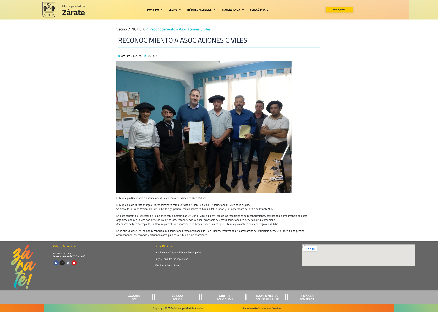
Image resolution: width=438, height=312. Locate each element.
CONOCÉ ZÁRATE (259, 10)
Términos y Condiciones (167, 265)
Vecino (121, 29)
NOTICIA (138, 29)
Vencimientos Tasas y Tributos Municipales (178, 252)
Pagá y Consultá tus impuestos (171, 258)
